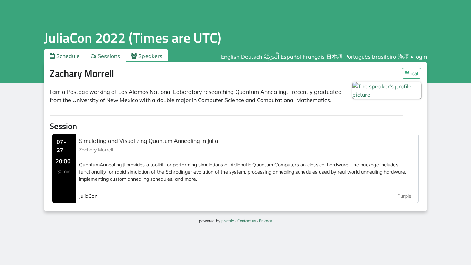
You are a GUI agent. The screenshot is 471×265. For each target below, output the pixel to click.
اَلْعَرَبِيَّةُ (271, 56)
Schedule (67, 55)
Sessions (108, 55)
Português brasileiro (370, 56)
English (230, 56)
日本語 (334, 56)
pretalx (227, 220)
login (420, 56)
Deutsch (251, 56)
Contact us (246, 220)
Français (314, 56)
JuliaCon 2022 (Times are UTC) (132, 37)
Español (291, 56)
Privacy (265, 220)
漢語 (403, 56)
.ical (413, 73)
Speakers (149, 55)
